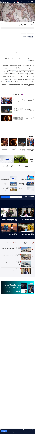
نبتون (22, 74)
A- (3, 22)
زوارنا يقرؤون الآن (30, 175)
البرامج (24, 1)
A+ (1, 22)
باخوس (8, 81)
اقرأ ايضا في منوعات (18, 94)
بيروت (32, 82)
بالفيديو (29, 205)
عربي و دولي (25, 163)
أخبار (28, 1)
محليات (19, 247)
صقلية (15, 70)
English (1, 2)
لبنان (29, 60)
